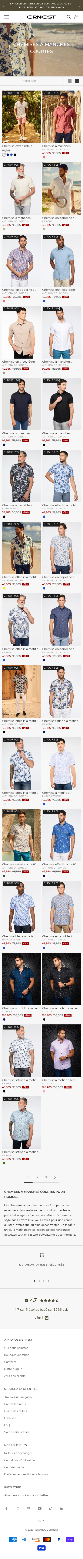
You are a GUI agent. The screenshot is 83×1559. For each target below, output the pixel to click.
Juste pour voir (60, 811)
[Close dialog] (78, 741)
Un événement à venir (60, 803)
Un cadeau (22, 811)
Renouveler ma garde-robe (22, 803)
